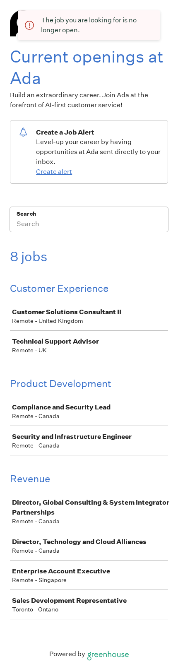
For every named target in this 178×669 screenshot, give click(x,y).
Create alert (54, 172)
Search (26, 213)
